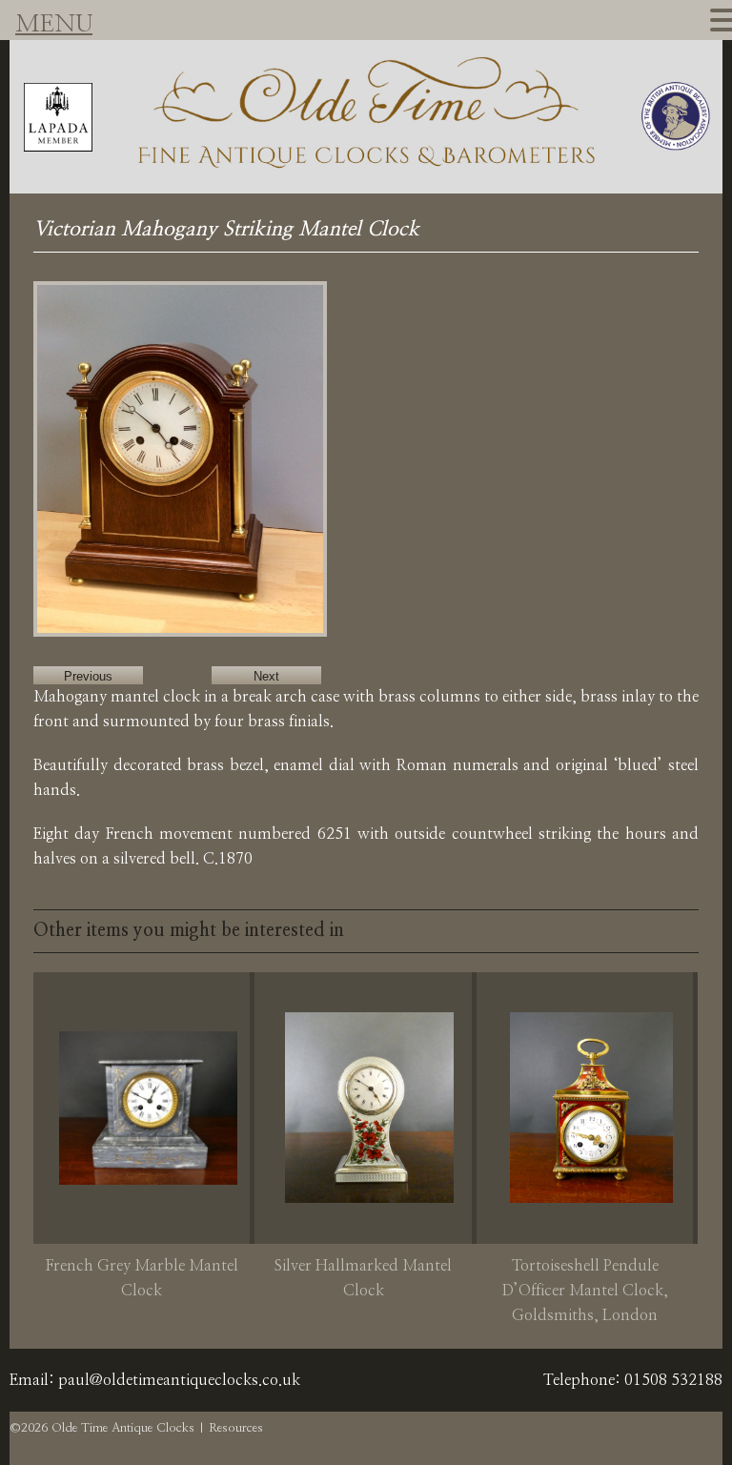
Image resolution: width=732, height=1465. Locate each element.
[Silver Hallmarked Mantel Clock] (369, 1108)
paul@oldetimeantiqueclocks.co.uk (179, 1380)
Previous (88, 676)
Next (266, 676)
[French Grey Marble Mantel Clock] (147, 1108)
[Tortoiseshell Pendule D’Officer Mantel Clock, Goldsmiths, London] (591, 1108)
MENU (53, 24)
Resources (236, 1428)
